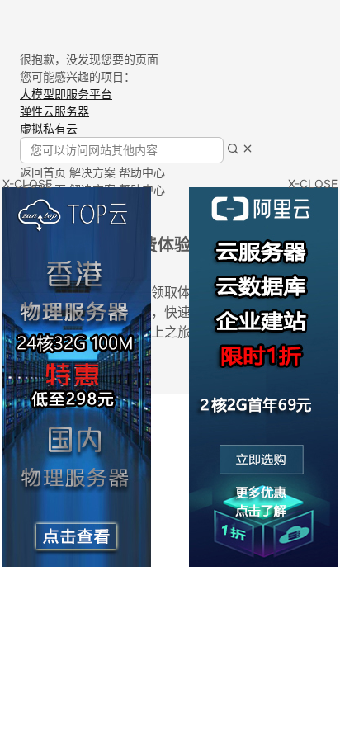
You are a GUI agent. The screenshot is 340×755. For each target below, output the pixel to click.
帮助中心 (142, 172)
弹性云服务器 (54, 111)
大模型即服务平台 (66, 94)
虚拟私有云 (49, 128)
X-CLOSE (313, 184)
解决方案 (92, 172)
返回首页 (43, 172)
